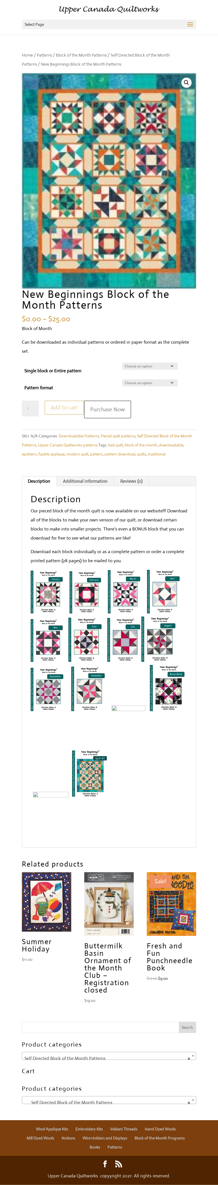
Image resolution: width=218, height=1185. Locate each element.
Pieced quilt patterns (118, 436)
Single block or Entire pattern (52, 371)
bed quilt (115, 445)
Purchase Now (107, 409)
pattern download (119, 454)
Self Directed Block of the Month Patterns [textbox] (107, 1058)
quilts (141, 454)
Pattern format (38, 388)
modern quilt (77, 454)
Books (95, 1147)
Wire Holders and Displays (105, 1138)
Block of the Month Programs (160, 1138)
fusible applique (51, 454)
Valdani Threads (123, 1128)
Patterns (44, 55)
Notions (68, 1138)
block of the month (141, 445)
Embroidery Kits (89, 1128)
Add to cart (64, 407)
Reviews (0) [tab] (131, 481)
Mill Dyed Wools (40, 1138)
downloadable (171, 445)
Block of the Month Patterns (81, 55)
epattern (29, 454)
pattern (96, 454)
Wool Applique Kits (52, 1128)
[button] (186, 83)
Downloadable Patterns (79, 436)
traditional (156, 454)
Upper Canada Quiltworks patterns (68, 445)
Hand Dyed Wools (160, 1128)
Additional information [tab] (85, 481)
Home (27, 55)
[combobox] (109, 1056)
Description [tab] (39, 481)
